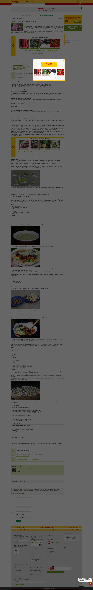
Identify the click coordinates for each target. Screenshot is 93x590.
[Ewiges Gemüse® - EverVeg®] (37, 72)
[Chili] (60, 72)
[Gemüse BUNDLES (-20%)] (45, 72)
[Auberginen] (52, 72)
